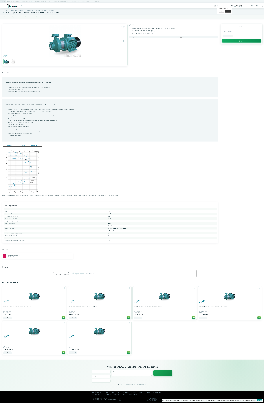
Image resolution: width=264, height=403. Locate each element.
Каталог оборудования (13, 1)
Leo (181, 37)
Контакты (96, 1)
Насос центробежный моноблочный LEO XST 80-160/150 (17, 306)
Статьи (140, 392)
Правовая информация (133, 394)
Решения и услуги (25, 1)
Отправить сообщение (163, 373)
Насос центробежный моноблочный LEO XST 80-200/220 (148, 306)
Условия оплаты (108, 394)
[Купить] (63, 317)
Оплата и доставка (85, 1)
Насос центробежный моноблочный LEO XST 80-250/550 (83, 306)
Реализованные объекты (60, 1)
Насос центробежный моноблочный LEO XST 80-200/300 (213, 306)
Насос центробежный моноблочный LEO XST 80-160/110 (17, 341)
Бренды (50, 1)
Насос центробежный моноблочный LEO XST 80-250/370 (83, 341)
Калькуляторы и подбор (40, 1)
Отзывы (123, 394)
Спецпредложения (96, 394)
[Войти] (261, 5)
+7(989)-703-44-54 (240, 5)
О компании (74, 1)
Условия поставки (157, 392)
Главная (3, 1)
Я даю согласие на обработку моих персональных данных (133, 384)
